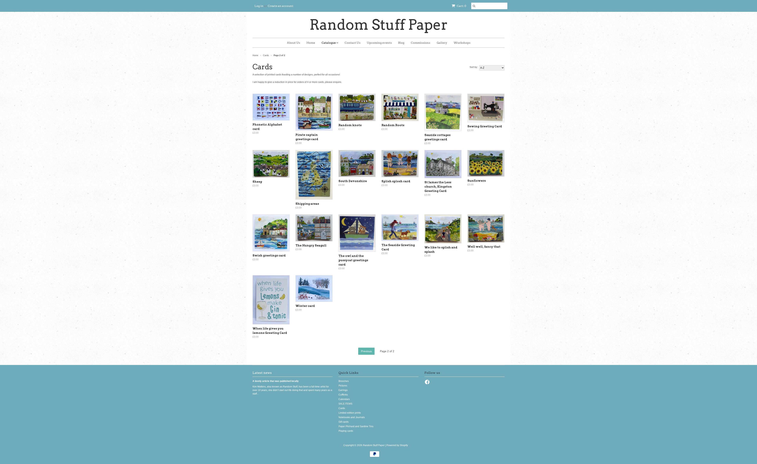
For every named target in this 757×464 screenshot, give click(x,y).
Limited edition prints (349, 412)
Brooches (343, 381)
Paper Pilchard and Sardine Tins (355, 426)
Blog (401, 42)
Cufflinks (343, 394)
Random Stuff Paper (379, 25)
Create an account (280, 5)
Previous (366, 351)
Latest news (262, 373)
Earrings (343, 390)
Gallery (442, 42)
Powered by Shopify (397, 445)
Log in (259, 5)
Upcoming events (379, 42)
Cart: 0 (461, 5)
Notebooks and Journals (351, 417)
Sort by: (474, 67)
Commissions (420, 42)
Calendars (344, 399)
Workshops (462, 42)
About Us (293, 42)
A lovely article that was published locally (276, 381)
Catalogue (329, 42)
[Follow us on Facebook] (428, 383)
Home (311, 42)
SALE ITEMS (345, 403)
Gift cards (343, 421)
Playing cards (345, 431)
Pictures (342, 385)
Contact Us (352, 42)
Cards (341, 408)
